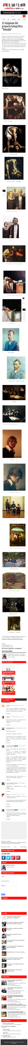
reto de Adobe (16, 37)
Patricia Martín (10, 746)
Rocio (8, 716)
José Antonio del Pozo (12, 783)
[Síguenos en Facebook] (3, 859)
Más (19, 985)
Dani (8, 794)
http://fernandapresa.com (7, 645)
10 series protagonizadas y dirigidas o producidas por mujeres (15, 996)
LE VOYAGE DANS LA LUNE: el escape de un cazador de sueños (16, 1005)
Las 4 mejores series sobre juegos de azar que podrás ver (16, 1012)
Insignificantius (10, 728)
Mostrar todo (25, 1038)
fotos (17, 33)
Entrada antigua (23, 846)
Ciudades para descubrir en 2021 (9, 1037)
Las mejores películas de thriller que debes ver (12, 1030)
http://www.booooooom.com (7, 646)
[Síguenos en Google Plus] (13, 859)
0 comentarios (15, 985)
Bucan (8, 705)
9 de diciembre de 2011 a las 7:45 (16, 794)
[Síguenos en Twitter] (8, 859)
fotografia (13, 33)
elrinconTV (5, 1032)
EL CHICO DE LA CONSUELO (9, 1026)
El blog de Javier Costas (8, 1023)
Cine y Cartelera (6, 1029)
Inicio (15, 846)
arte (10, 33)
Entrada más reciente (5, 846)
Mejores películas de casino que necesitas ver (12, 1033)
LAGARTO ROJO (6, 1035)
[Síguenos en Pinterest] (18, 859)
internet (19, 33)
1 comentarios (15, 1001)
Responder (8, 713)
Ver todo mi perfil (10, 867)
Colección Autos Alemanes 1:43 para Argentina (12, 1024)
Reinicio (4, 1027)
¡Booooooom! (18, 43)
